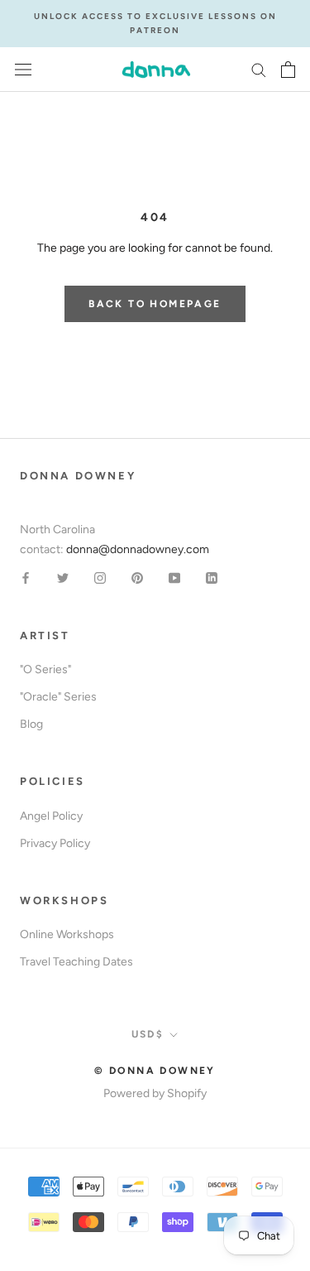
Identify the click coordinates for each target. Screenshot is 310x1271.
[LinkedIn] (211, 577)
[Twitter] (63, 577)
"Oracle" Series (58, 697)
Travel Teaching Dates (76, 962)
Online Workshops (67, 934)
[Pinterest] (137, 577)
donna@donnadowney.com (137, 549)
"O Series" (45, 669)
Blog (31, 724)
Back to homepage (154, 304)
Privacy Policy (55, 843)
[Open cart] (288, 69)
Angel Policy (51, 816)
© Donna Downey (155, 1070)
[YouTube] (174, 577)
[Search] (258, 69)
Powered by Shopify (155, 1093)
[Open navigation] (23, 70)
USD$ (148, 1034)
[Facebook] (25, 577)
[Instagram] (100, 577)
